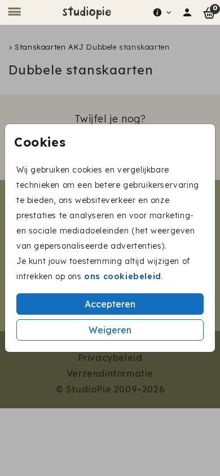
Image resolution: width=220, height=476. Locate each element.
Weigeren (110, 330)
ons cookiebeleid (122, 276)
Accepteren (110, 304)
